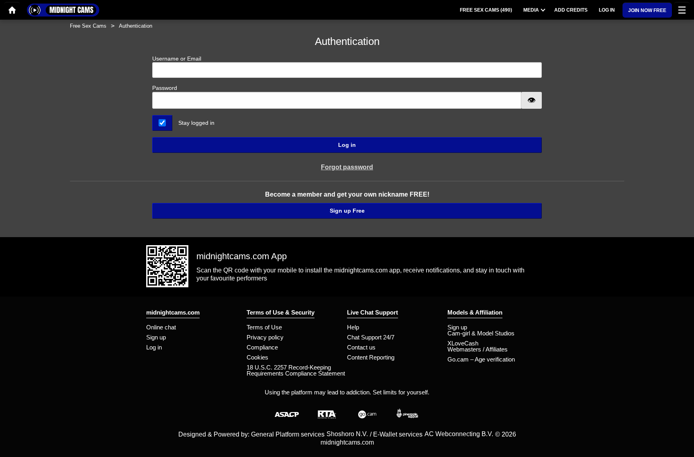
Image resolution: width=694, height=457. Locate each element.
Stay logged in (196, 123)
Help (353, 327)
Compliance (262, 347)
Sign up (156, 337)
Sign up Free (347, 210)
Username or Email (176, 58)
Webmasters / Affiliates (477, 349)
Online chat (161, 327)
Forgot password (347, 167)
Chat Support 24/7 (370, 337)
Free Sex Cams (88, 26)
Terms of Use (264, 327)
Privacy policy (265, 337)
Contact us (361, 347)
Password (164, 88)
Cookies (257, 357)
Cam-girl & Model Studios (480, 333)
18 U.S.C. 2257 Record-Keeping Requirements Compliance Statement (296, 370)
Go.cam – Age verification (481, 359)
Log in (347, 145)
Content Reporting (370, 357)
